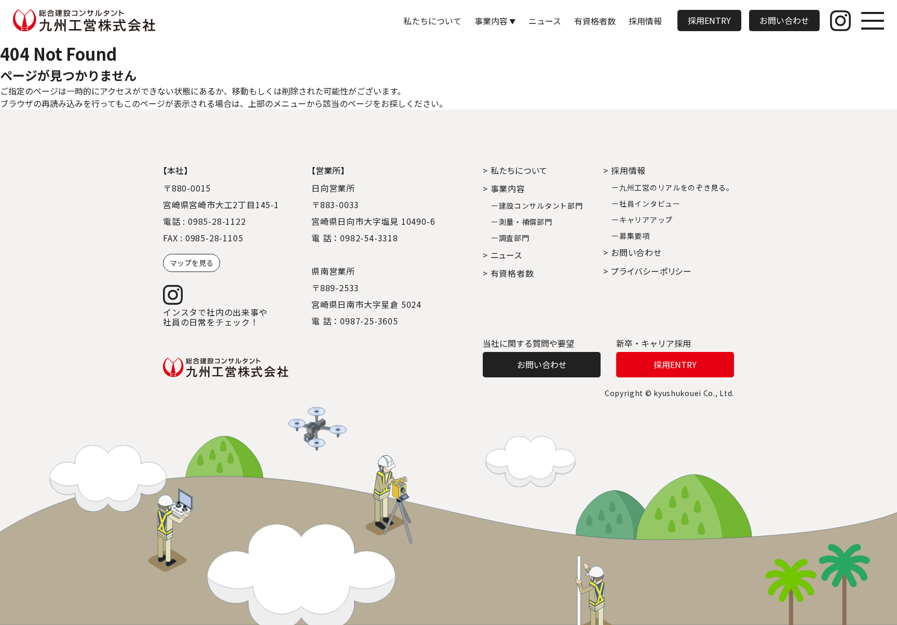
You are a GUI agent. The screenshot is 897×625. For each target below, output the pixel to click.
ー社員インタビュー (645, 203)
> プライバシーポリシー (647, 271)
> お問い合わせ (632, 252)
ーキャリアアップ (642, 219)
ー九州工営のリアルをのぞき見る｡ (670, 187)
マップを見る (191, 262)
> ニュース (502, 255)
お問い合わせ (784, 20)
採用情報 (645, 21)
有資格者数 (595, 21)
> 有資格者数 (508, 273)
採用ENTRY (709, 20)
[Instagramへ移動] (840, 20)
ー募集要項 (630, 235)
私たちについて (432, 21)
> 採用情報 (624, 170)
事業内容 (491, 21)
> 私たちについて (515, 170)
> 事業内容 (504, 188)
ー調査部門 (510, 238)
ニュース (544, 21)
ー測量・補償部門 (521, 221)
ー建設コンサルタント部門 (536, 205)
